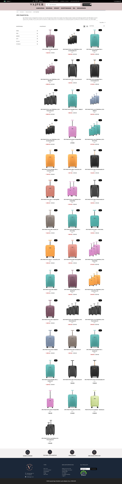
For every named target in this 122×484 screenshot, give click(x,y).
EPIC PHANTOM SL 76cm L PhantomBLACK (72, 79)
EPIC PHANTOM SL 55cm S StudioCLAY (72, 349)
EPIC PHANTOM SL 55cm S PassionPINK (50, 409)
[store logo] (37, 4)
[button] (37, 1)
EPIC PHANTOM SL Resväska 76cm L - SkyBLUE (72, 109)
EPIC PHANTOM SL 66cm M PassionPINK (72, 139)
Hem (17, 12)
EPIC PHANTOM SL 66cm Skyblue (50, 289)
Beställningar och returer (67, 470)
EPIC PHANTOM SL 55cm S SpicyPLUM (50, 319)
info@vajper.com (30, 476)
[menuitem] (40, 8)
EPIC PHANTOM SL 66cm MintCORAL (72, 409)
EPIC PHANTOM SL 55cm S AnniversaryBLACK (95, 379)
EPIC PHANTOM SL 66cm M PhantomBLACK (94, 199)
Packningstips (46, 471)
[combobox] (63, 4)
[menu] (61, 8)
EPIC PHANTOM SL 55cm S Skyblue (50, 349)
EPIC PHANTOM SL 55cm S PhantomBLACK (72, 379)
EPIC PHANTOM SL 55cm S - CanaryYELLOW (50, 259)
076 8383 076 (118, 1)
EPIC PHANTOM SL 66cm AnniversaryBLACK (94, 169)
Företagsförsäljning (66, 474)
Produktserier (29, 12)
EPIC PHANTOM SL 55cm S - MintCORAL (94, 229)
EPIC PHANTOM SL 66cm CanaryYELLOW (72, 169)
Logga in (64, 475)
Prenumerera (93, 468)
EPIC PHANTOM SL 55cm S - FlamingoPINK (50, 199)
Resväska (22, 12)
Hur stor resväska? (47, 470)
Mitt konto (46, 474)
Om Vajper (64, 472)
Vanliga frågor (65, 471)
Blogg (45, 472)
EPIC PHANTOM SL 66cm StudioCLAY (50, 229)
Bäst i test (46, 468)
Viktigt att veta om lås (66, 468)
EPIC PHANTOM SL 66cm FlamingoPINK (72, 259)
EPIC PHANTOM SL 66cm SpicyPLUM (50, 49)
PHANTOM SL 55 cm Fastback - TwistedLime (94, 409)
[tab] (61, 8)
